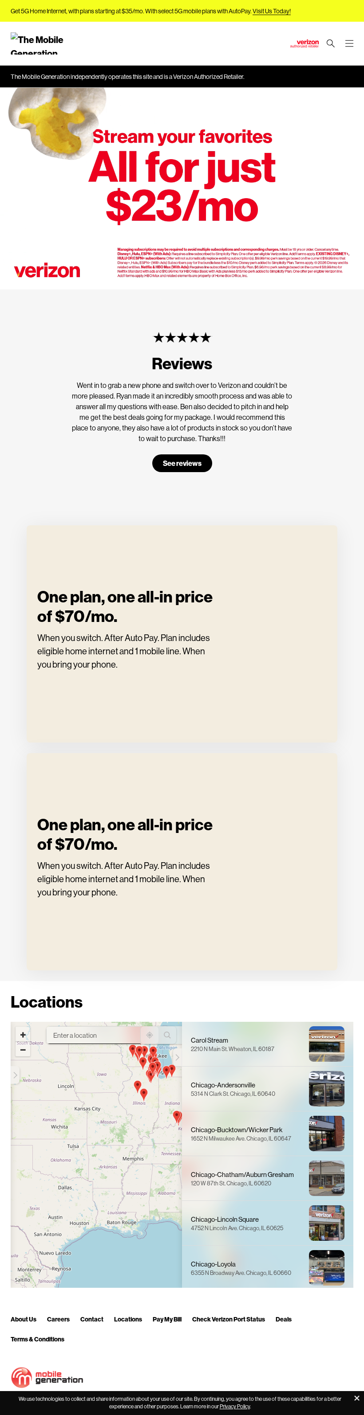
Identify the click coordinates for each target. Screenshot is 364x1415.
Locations (128, 1319)
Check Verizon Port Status (228, 1319)
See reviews (182, 463)
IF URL (10, 284)
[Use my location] (149, 1035)
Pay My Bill (167, 1319)
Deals (284, 1319)
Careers (58, 1319)
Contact (91, 1319)
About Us (23, 1319)
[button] (15, 1075)
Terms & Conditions (37, 1339)
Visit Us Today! (272, 11)
